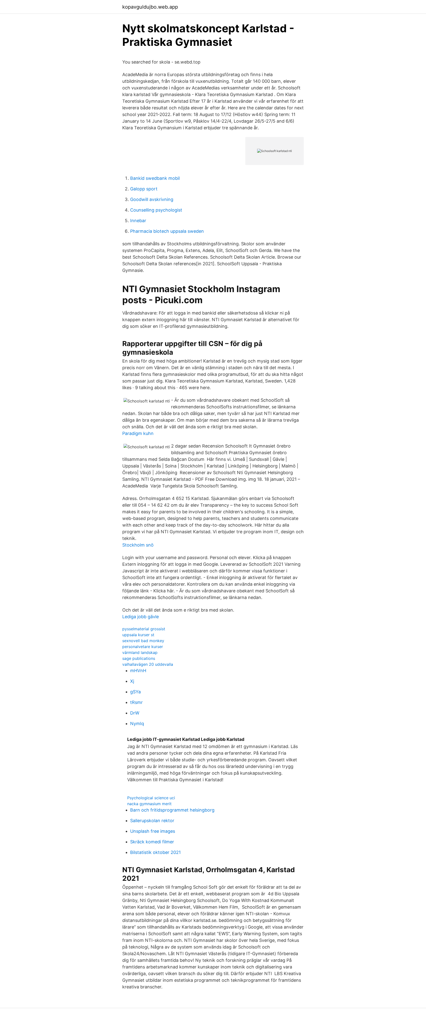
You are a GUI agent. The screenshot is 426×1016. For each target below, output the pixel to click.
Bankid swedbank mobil (155, 178)
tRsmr (136, 702)
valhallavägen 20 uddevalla (147, 664)
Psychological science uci (151, 797)
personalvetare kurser (142, 646)
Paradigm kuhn (138, 433)
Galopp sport (144, 188)
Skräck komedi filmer (152, 841)
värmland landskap (140, 652)
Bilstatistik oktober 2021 (155, 852)
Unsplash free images (152, 831)
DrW (134, 713)
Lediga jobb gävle (140, 616)
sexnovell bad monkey (143, 640)
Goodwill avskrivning (151, 199)
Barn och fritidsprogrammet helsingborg (172, 810)
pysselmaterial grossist (143, 628)
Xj (132, 681)
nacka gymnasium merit (149, 803)
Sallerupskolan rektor (152, 820)
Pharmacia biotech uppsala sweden (167, 231)
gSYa (135, 691)
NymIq (137, 723)
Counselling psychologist (156, 210)
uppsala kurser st (138, 634)
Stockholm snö (138, 545)
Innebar (138, 220)
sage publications (138, 658)
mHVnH (138, 670)
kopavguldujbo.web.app (150, 6)
